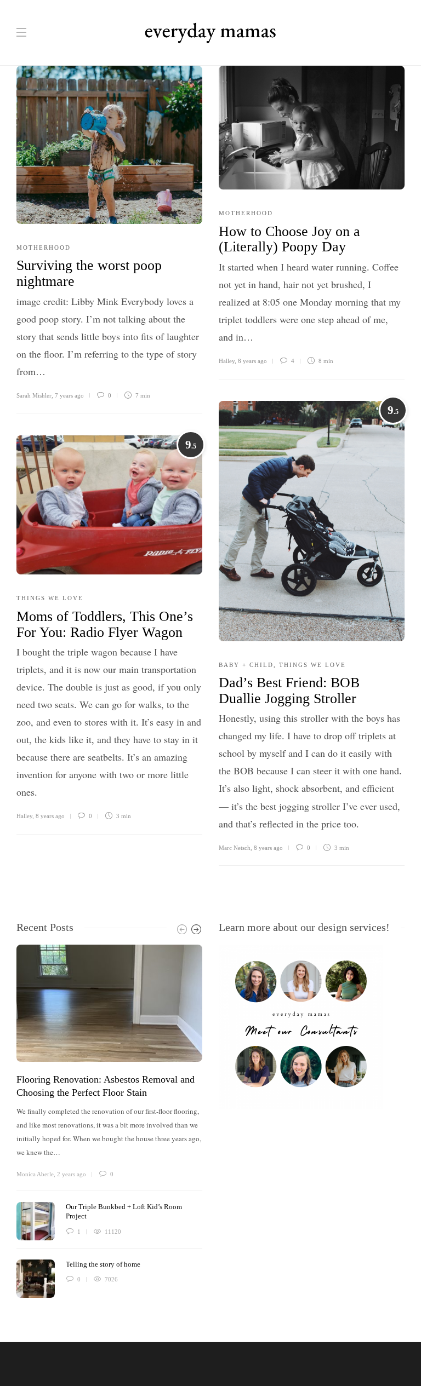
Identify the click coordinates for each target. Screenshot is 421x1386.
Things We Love (312, 665)
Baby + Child (246, 665)
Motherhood (43, 247)
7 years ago (69, 395)
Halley (227, 361)
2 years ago (71, 1174)
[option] (109, 1121)
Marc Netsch (235, 847)
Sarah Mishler (34, 395)
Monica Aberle (35, 1174)
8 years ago (252, 361)
